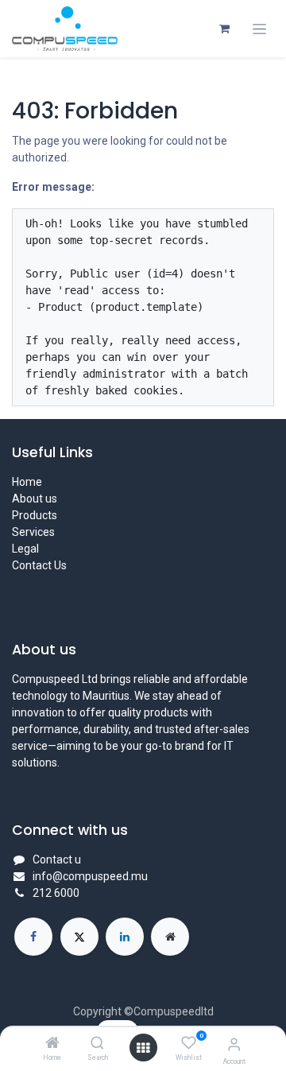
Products (34, 515)
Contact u (57, 859)
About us (34, 498)
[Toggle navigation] (259, 29)
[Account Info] (234, 1044)
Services (33, 532)
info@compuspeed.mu (90, 876)
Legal (25, 548)
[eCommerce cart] (224, 28)
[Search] (97, 1044)
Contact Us (39, 565)
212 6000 (56, 893)
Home (27, 481)
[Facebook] (33, 937)
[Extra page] (170, 937)
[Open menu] (143, 1047)
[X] (79, 937)
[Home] (52, 1044)
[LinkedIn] (125, 937)
